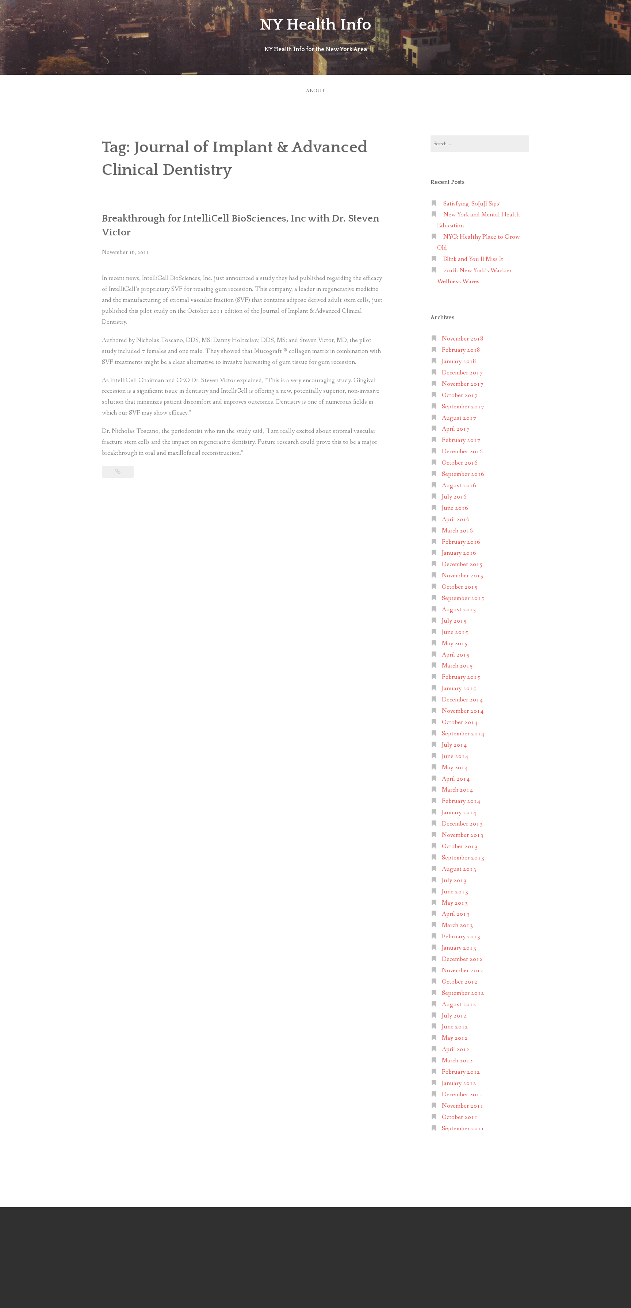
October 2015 (460, 587)
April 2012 (456, 1049)
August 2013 (459, 869)
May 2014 (455, 767)
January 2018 (459, 361)
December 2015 (462, 564)
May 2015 (455, 643)
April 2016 (456, 519)
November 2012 (462, 970)
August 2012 (459, 1004)
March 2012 (457, 1061)
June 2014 (455, 756)
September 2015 (463, 598)
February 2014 (461, 801)
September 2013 (463, 858)
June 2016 (455, 508)
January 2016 (459, 553)
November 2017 (462, 384)
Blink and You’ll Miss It (473, 259)
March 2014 (457, 790)
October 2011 (460, 1117)
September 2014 (463, 734)
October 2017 (460, 395)
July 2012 (454, 1016)
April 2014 (456, 779)
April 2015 (456, 655)
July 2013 (454, 880)
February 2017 (461, 440)
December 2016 (462, 451)
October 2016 (460, 463)
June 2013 (455, 892)
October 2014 (460, 722)
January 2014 (459, 812)
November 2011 (462, 1106)
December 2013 (462, 824)
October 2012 (460, 982)
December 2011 (462, 1094)
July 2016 (454, 497)
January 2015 (459, 688)
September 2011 (463, 1128)
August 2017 (459, 418)
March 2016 (457, 531)
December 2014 (462, 700)
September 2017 (463, 407)
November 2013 (462, 835)
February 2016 (461, 542)
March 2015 (457, 666)
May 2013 (455, 903)
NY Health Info (315, 25)
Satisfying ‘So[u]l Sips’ (472, 204)
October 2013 (460, 846)
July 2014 (454, 745)
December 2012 (462, 959)
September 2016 (463, 474)
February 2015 (461, 677)
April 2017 (456, 429)
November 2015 (462, 576)
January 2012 (459, 1083)
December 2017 (462, 373)
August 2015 (459, 609)
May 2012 (455, 1038)
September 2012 (463, 993)
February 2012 (461, 1072)
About (315, 91)
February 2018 (461, 350)
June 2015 (455, 632)
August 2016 (459, 485)
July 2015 (454, 621)
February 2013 (461, 936)
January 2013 (459, 948)
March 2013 (457, 925)
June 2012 (455, 1027)
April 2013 (456, 914)
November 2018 (462, 339)
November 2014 (462, 711)
